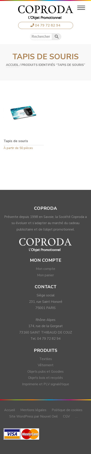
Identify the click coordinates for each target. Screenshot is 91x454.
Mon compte (45, 269)
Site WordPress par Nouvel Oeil (33, 416)
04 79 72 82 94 (47, 25)
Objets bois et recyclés (45, 378)
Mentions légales (33, 410)
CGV (66, 416)
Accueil (12, 65)
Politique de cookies (67, 410)
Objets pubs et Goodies (45, 371)
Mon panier (45, 275)
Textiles (45, 359)
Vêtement (45, 365)
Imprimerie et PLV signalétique (45, 384)
